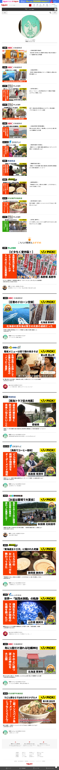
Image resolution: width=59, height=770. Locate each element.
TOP (55, 12)
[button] (37, 5)
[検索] (30, 5)
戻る (5, 12)
